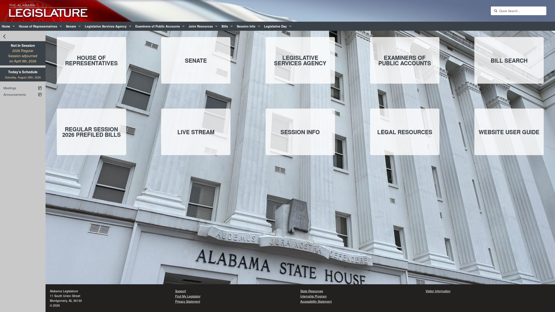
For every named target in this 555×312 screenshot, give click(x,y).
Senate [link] (71, 26)
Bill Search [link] (509, 60)
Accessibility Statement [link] (316, 301)
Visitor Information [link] (438, 291)
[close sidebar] (4, 36)
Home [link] (6, 26)
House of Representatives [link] (38, 26)
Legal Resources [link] (404, 132)
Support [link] (180, 291)
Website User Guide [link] (509, 132)
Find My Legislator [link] (188, 296)
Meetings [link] (9, 88)
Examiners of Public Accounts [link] (157, 26)
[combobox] (521, 10)
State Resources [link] (311, 291)
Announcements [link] (14, 94)
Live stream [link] (195, 132)
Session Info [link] (246, 26)
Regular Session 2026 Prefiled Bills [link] (91, 132)
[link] (48, 11)
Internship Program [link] (313, 296)
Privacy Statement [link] (187, 301)
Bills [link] (225, 26)
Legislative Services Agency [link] (106, 26)
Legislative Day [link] (275, 26)
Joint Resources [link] (201, 26)
